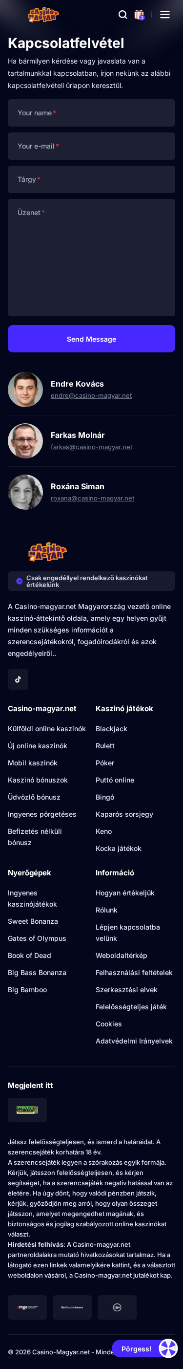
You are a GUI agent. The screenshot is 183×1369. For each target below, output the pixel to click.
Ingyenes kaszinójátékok (32, 898)
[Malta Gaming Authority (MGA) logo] (27, 1307)
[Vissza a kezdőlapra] (44, 14)
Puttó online (115, 780)
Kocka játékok (119, 848)
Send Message (91, 339)
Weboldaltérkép (121, 955)
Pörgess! (137, 1349)
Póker (105, 763)
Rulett (105, 745)
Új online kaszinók (37, 745)
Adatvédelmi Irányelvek (134, 1041)
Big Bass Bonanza (37, 972)
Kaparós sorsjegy (124, 814)
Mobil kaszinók (33, 763)
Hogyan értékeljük (125, 893)
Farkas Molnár (78, 435)
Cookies (109, 1024)
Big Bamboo (27, 989)
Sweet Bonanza (33, 921)
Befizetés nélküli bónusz (35, 837)
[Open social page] (18, 679)
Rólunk (107, 910)
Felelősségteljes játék (131, 1006)
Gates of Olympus (37, 938)
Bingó (105, 797)
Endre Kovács (77, 384)
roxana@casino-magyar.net (92, 498)
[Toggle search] (123, 14)
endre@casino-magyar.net (91, 395)
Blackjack (111, 728)
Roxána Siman (77, 486)
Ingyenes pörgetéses (42, 814)
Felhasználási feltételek (134, 972)
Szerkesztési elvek (127, 989)
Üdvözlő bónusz (34, 797)
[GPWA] (27, 1110)
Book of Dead (29, 955)
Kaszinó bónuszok (38, 780)
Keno (104, 831)
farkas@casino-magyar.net (91, 447)
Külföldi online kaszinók (47, 728)
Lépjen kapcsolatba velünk (128, 932)
